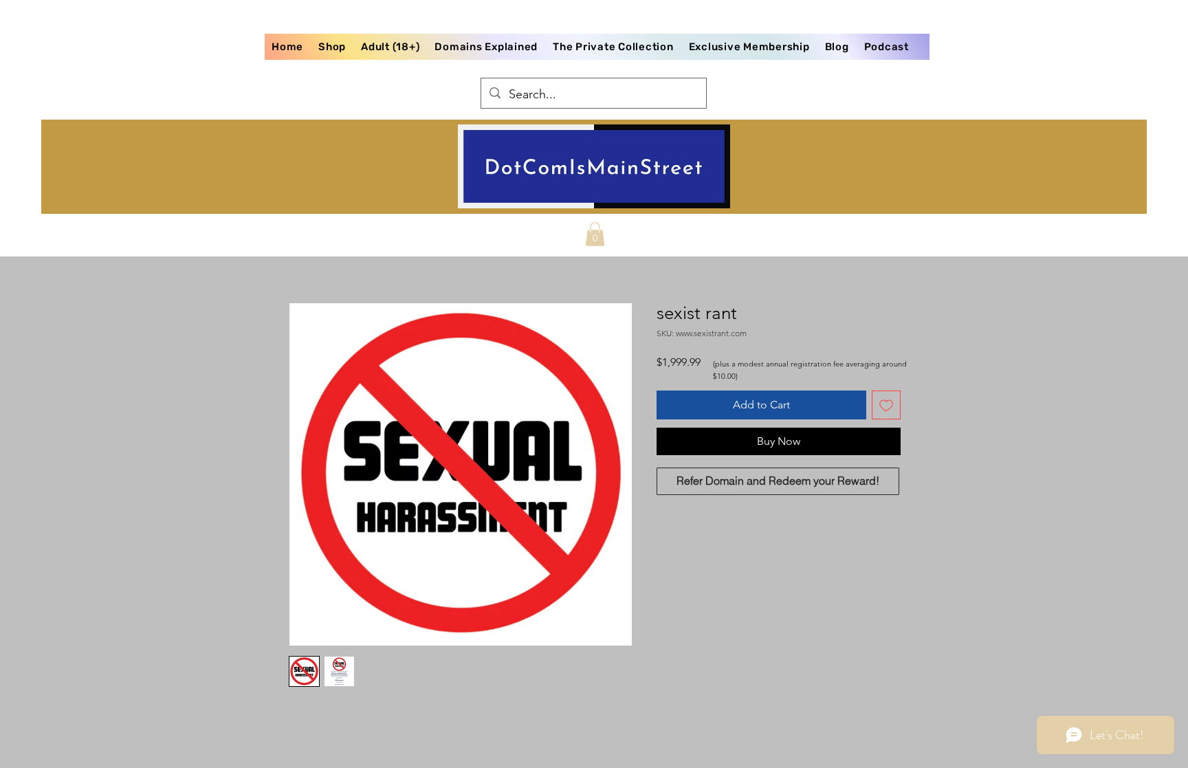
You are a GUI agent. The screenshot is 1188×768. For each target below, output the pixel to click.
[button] (595, 234)
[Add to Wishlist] (886, 405)
